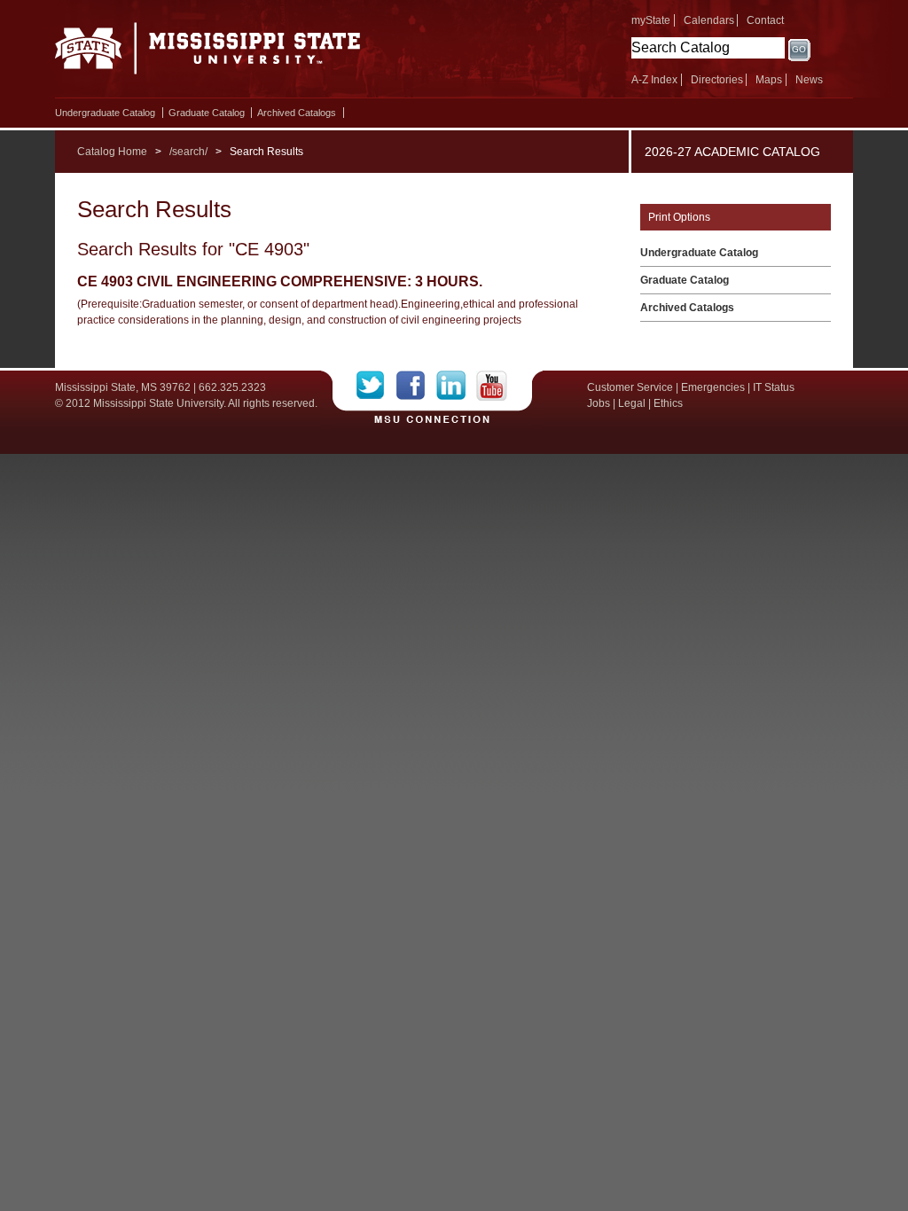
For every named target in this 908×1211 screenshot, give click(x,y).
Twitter (376, 386)
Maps (768, 80)
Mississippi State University (208, 53)
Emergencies (713, 387)
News (809, 80)
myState (650, 20)
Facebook (416, 386)
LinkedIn (456, 386)
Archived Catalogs (296, 112)
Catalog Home (112, 151)
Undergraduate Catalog (105, 112)
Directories (717, 80)
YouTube (491, 386)
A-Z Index (654, 80)
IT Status (773, 387)
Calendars (709, 20)
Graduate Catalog (206, 112)
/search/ (188, 151)
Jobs (598, 403)
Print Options (679, 217)
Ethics (668, 403)
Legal (632, 403)
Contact (765, 20)
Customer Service (630, 387)
